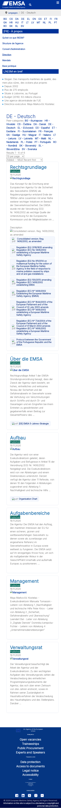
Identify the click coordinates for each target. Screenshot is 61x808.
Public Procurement (30, 748)
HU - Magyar (29, 134)
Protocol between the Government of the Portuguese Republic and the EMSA (34, 342)
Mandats (6, 60)
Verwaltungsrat (26, 647)
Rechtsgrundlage (28, 167)
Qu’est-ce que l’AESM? (13, 37)
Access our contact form (30, 790)
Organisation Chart (28, 499)
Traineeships (30, 744)
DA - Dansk (39, 124)
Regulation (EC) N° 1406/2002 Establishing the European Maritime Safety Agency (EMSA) (33, 293)
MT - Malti (40, 138)
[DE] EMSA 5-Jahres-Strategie (34, 423)
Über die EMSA (26, 359)
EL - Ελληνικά (25, 127)
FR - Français (45, 131)
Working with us (30, 734)
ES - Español (43, 127)
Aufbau (18, 437)
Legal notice (31, 770)
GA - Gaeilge (13, 134)
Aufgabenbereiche (30, 513)
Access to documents (30, 766)
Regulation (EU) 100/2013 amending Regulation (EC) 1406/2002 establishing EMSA (33, 282)
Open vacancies (30, 739)
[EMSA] (13, 4)
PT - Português (42, 142)
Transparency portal (30, 757)
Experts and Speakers (30, 752)
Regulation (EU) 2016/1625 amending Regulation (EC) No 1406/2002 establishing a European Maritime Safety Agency (34, 251)
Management (24, 581)
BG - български (33, 120)
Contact (30, 779)
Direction (6, 54)
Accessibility (30, 774)
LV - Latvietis (26, 138)
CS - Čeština (24, 124)
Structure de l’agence (12, 43)
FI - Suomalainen (27, 131)
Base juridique (9, 66)
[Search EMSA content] (30, 5)
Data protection (30, 762)
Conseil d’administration (13, 49)
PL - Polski (26, 142)
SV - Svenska (29, 149)
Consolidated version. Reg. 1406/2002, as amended (30, 240)
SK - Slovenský (27, 145)
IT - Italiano (45, 134)
